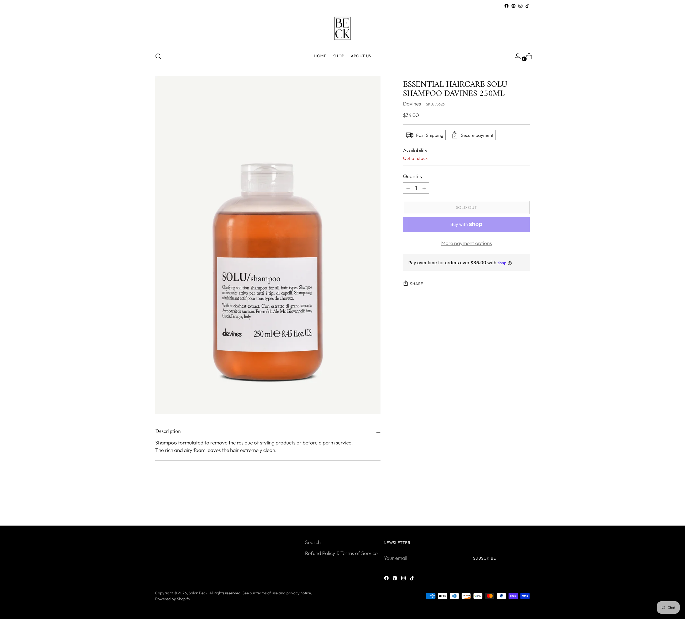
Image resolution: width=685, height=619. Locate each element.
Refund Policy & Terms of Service (341, 553)
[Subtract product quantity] (424, 188)
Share (416, 283)
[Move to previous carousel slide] (512, 507)
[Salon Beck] (342, 28)
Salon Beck (198, 592)
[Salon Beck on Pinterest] (513, 5)
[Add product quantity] (408, 188)
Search (313, 542)
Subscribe (484, 558)
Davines (412, 103)
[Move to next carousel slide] (525, 507)
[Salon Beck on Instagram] (520, 5)
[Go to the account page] (515, 56)
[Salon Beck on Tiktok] (527, 5)
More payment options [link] (466, 243)
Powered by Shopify (172, 598)
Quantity (413, 176)
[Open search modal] (158, 56)
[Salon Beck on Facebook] (506, 5)
